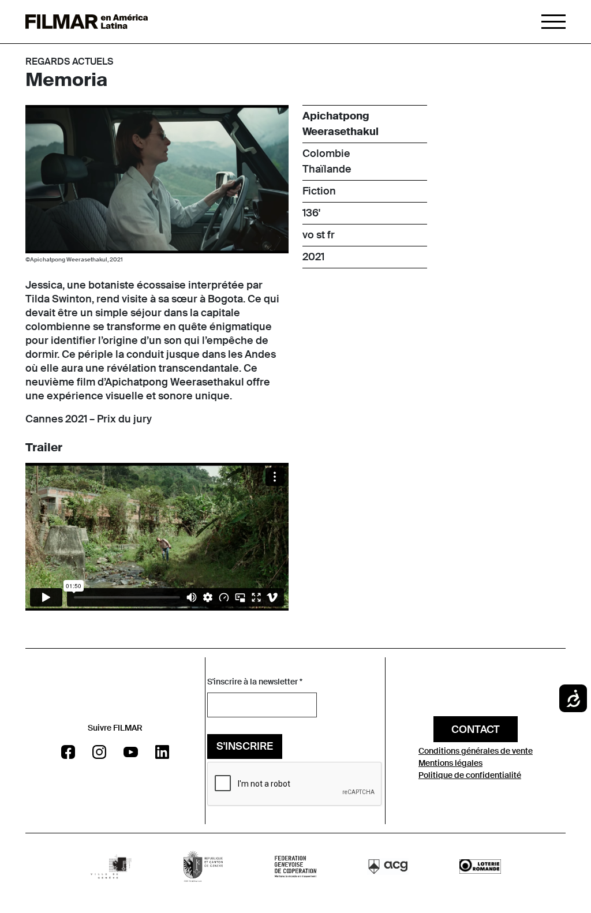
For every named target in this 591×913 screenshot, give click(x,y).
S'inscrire (244, 746)
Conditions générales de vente (475, 751)
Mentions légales (450, 763)
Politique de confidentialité (469, 775)
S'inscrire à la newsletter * (254, 681)
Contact (475, 729)
